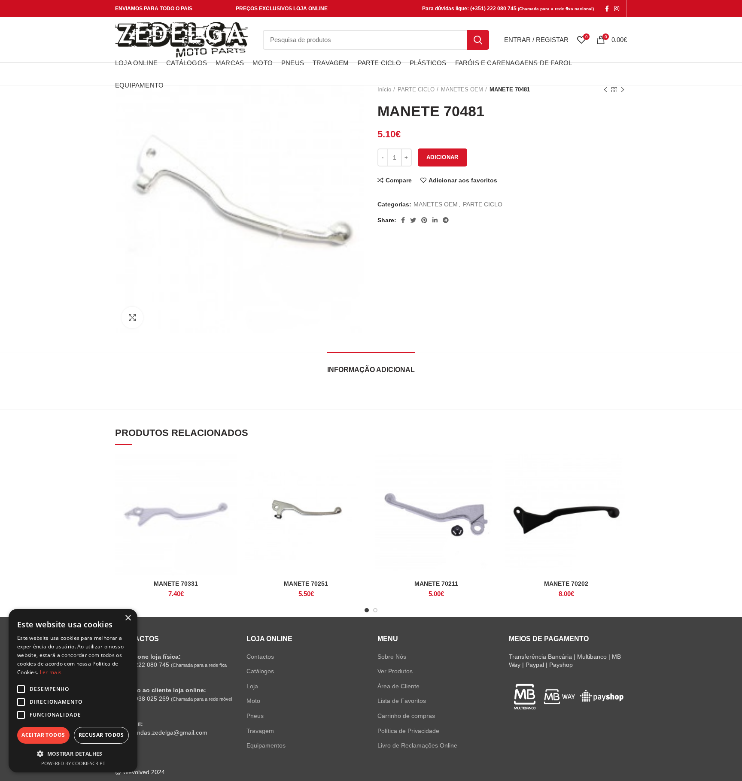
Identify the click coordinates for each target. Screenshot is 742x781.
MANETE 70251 (306, 583)
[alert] (73, 690)
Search (478, 40)
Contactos (260, 656)
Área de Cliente (398, 686)
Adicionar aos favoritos (463, 180)
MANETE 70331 (176, 583)
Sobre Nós (391, 656)
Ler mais (50, 672)
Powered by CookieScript (73, 763)
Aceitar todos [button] (43, 735)
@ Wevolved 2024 (140, 772)
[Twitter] (413, 220)
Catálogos (260, 671)
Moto (253, 700)
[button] (73, 753)
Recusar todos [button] (101, 735)
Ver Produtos (395, 671)
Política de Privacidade (408, 730)
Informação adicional (371, 369)
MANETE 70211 (436, 583)
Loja (252, 686)
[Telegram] (445, 220)
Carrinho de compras (406, 715)
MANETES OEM (436, 204)
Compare (399, 180)
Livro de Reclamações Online (417, 745)
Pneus (255, 715)
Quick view (230, 487)
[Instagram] (616, 8)
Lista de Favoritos (401, 700)
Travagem (260, 730)
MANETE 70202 (566, 583)
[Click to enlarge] (132, 317)
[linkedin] (435, 220)
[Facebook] (606, 8)
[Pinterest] (424, 220)
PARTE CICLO (482, 204)
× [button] (128, 618)
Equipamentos (266, 745)
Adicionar (442, 157)
